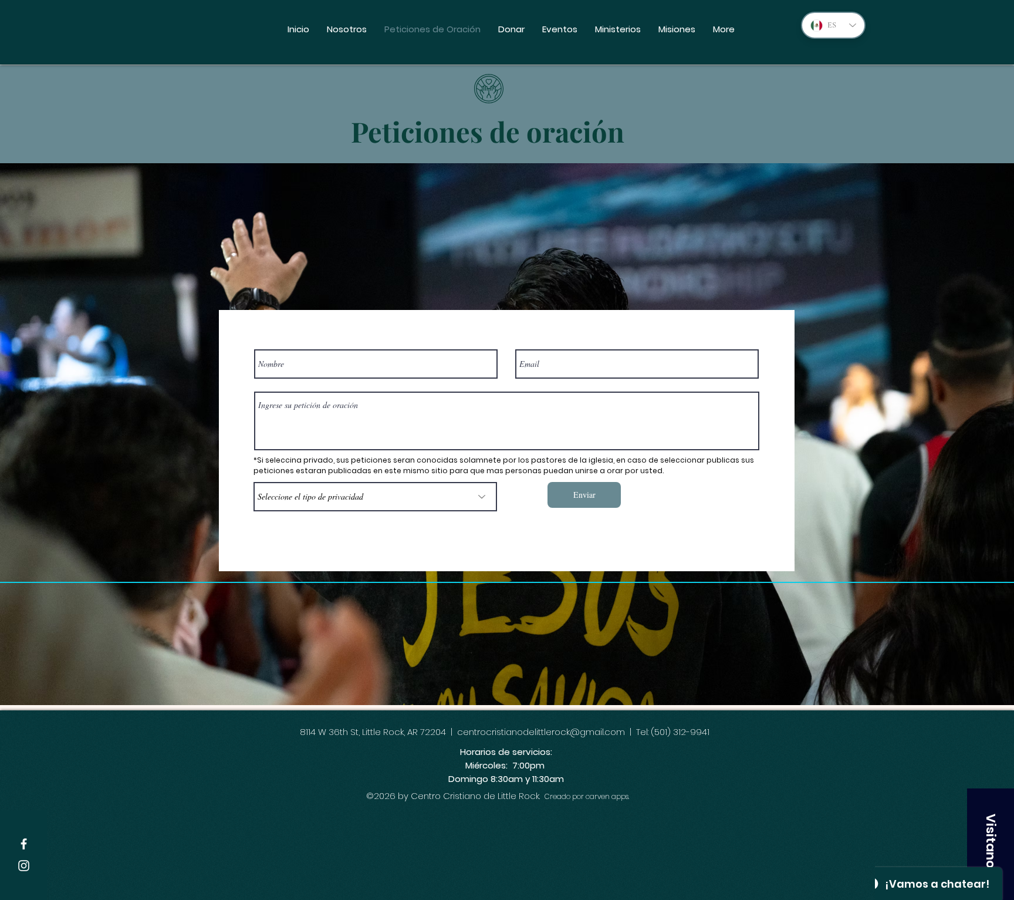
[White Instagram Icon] (23, 865)
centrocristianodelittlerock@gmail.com (541, 732)
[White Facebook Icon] (23, 844)
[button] (990, 844)
